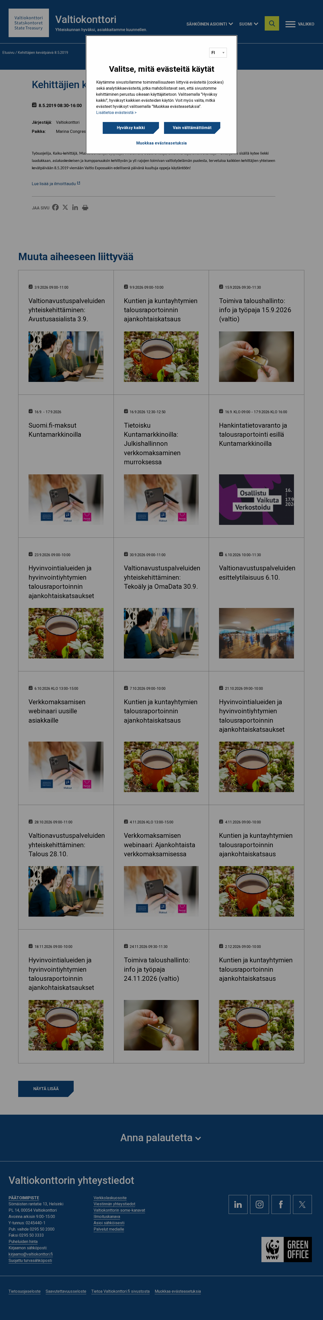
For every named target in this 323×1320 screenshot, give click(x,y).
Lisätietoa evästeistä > (116, 112)
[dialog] (161, 94)
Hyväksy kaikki (131, 127)
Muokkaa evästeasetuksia (161, 143)
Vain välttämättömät (192, 127)
